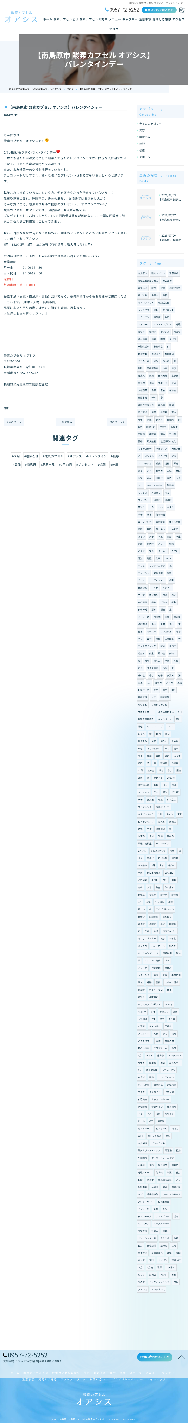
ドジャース (143, 1208)
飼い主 (161, 653)
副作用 (174, 858)
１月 (153, 1011)
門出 (165, 879)
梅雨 (149, 529)
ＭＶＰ (154, 587)
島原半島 (142, 397)
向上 (151, 653)
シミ (178, 477)
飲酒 (167, 317)
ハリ (178, 1179)
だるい (141, 536)
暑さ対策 (162, 1165)
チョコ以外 (154, 1026)
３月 (140, 858)
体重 (169, 989)
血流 (165, 594)
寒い (167, 733)
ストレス (142, 1289)
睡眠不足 (145, 137)
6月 (140, 1070)
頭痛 (162, 609)
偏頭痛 (170, 419)
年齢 (147, 931)
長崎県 (174, 762)
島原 (153, 390)
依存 (168, 1135)
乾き (162, 938)
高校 (140, 887)
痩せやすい (157, 1106)
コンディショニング (159, 1282)
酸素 (153, 287)
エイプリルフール (165, 909)
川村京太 (171, 799)
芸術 (158, 982)
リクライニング (157, 565)
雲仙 (162, 390)
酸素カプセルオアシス (149, 1150)
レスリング (143, 974)
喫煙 (162, 339)
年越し (166, 1230)
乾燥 (156, 931)
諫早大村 (175, 1260)
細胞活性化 (163, 302)
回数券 (168, 1026)
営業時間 (155, 967)
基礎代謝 (167, 953)
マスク (141, 1091)
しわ (160, 507)
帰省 (176, 463)
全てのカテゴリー (150, 123)
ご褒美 (141, 1026)
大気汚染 (171, 1084)
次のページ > (117, 422)
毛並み (141, 653)
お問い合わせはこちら (159, 10)
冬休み (154, 1230)
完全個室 (158, 573)
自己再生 (158, 1084)
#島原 (115, 456)
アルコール (143, 324)
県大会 (150, 543)
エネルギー (174, 1062)
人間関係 (169, 638)
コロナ (170, 726)
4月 (140, 901)
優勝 (155, 1208)
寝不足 (161, 1121)
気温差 (177, 616)
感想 (151, 375)
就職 (178, 1252)
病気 (140, 828)
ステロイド (154, 1091)
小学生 (141, 1165)
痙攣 (160, 675)
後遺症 (141, 923)
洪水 (153, 624)
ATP (151, 1121)
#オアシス (75, 456)
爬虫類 (152, 1062)
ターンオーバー (154, 485)
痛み (153, 602)
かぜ (140, 1194)
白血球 (141, 1077)
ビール (141, 1121)
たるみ (141, 733)
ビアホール (161, 1128)
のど (167, 492)
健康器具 (160, 828)
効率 (169, 573)
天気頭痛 (142, 1018)
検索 (172, 850)
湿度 (158, 1113)
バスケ (141, 551)
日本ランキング (146, 821)
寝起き (152, 331)
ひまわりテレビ (159, 704)
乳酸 (176, 660)
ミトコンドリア (146, 302)
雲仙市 (141, 382)
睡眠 (178, 324)
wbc (153, 397)
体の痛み (169, 887)
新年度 (174, 894)
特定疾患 (142, 1230)
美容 (142, 130)
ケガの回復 (143, 360)
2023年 (171, 777)
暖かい (171, 865)
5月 (140, 1055)
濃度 (173, 368)
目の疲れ (142, 353)
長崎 (151, 382)
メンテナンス (158, 1289)
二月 (173, 1245)
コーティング (144, 521)
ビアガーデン (144, 1128)
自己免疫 (142, 1099)
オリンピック (153, 748)
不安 (162, 923)
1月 (160, 814)
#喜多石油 (31, 456)
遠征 (167, 463)
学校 (162, 1018)
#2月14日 (65, 464)
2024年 (175, 792)
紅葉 (158, 755)
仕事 (158, 558)
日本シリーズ (144, 1216)
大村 (149, 470)
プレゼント (143, 499)
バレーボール (158, 945)
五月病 (172, 434)
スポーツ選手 (171, 982)
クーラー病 (143, 616)
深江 (140, 558)
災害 (162, 624)
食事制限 (171, 1106)
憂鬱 (140, 441)
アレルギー (143, 1033)
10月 (158, 733)
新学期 (163, 894)
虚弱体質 (142, 339)
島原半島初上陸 (166, 711)
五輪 (165, 974)
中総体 (141, 434)
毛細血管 (142, 1186)
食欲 (149, 755)
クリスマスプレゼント (149, 1004)
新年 (140, 799)
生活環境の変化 (168, 441)
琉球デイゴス (169, 931)
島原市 (174, 375)
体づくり (142, 295)
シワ (140, 485)
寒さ (169, 770)
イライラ (162, 456)
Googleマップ (158, 850)
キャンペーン (164, 719)
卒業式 (150, 858)
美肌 (173, 1274)
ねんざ (166, 360)
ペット (163, 1274)
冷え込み (142, 741)
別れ (173, 879)
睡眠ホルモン (144, 1172)
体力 (178, 1172)
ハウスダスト (144, 1040)
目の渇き (155, 353)
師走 (161, 770)
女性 (156, 689)
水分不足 (169, 1113)
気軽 (140, 529)
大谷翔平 (142, 390)
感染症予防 (152, 1194)
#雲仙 (17, 464)
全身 (167, 660)
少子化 (174, 551)
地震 (160, 799)
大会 (147, 660)
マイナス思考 (144, 448)
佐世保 (159, 1172)
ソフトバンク (162, 1216)
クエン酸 (169, 1091)
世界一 (165, 1208)
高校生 (174, 426)
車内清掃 (160, 521)
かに (165, 1033)
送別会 (141, 997)
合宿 (174, 1048)
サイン (169, 814)
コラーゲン (143, 317)
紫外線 (170, 485)
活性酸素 (142, 1106)
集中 (151, 536)
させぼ (141, 1260)
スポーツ (145, 157)
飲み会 (150, 770)
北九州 (172, 945)
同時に (172, 653)
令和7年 (142, 1011)
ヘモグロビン (168, 1070)
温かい (163, 741)
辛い (140, 638)
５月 (140, 1267)
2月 (153, 1018)
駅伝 (140, 982)
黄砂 (151, 1260)
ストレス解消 (154, 1135)
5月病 (150, 1267)
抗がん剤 (162, 858)
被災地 (150, 799)
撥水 (140, 631)
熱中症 (141, 675)
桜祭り (152, 894)
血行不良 (142, 602)
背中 (140, 762)
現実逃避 (151, 441)
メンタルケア (175, 1055)
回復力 (141, 836)
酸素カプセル (158, 273)
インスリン (143, 1223)
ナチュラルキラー (160, 1099)
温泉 (165, 1186)
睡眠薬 (172, 923)
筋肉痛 (152, 1274)
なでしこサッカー (147, 938)
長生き (170, 507)
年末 (156, 792)
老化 (140, 419)
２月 (151, 836)
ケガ (173, 382)
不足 (160, 536)
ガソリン (162, 1260)
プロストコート (146, 711)
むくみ (157, 660)
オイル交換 (174, 521)
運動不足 (158, 777)
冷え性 (177, 331)
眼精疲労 (169, 353)
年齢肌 (174, 1165)
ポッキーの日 (156, 989)
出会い (141, 916)
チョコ (171, 1018)
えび (156, 1033)
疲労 (142, 143)
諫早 (140, 470)
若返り (141, 507)
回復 (140, 477)
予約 (151, 1165)
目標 (158, 638)
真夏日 (170, 675)
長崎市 (159, 470)
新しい (141, 909)
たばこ (175, 1128)
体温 (153, 339)
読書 (167, 755)
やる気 (141, 1282)
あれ (156, 785)
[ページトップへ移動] (181, 1357)
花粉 (173, 1033)
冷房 (159, 1267)
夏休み (168, 967)
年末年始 (153, 997)
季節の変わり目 (146, 404)
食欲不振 (142, 624)
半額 (169, 1172)
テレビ (141, 565)
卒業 (140, 872)
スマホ (177, 755)
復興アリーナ (162, 806)
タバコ (172, 339)
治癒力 (172, 821)
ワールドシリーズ (171, 1194)
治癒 (176, 1238)
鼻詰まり (155, 492)
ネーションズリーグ (148, 953)
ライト (168, 558)
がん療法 (142, 865)
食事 (171, 580)
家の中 (150, 1179)
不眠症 (152, 923)
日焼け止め (143, 689)
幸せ (149, 638)
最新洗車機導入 (146, 719)
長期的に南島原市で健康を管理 (26, 384)
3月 (153, 865)
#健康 (114, 464)
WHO (140, 1135)
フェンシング (144, 806)
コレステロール (166, 1077)
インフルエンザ (155, 726)
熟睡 (140, 726)
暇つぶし (142, 704)
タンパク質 (143, 1084)
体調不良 (175, 1186)
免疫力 (154, 295)
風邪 (153, 741)
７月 (149, 1113)
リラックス (143, 309)
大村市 (169, 682)
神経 (140, 777)
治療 (140, 543)
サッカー (162, 551)
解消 (173, 456)
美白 (169, 477)
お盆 (153, 697)
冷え (173, 594)
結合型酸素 (151, 1070)
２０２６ (164, 1238)
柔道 (156, 974)
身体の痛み (157, 1252)
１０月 (174, 741)
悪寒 (153, 609)
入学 (148, 901)
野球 (171, 543)
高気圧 (157, 317)
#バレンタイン (96, 456)
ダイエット (168, 309)
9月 (180, 711)
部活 (162, 434)
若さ (173, 412)
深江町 (168, 499)
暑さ (151, 675)
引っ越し (159, 901)
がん (149, 477)
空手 (151, 551)
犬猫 (158, 1040)
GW (140, 426)
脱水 (140, 682)
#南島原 (30, 464)
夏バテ (172, 645)
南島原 (161, 404)
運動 (149, 982)
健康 (6, 408)
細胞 (151, 1077)
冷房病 (157, 616)
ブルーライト (158, 1143)
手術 (149, 828)
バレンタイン (162, 843)
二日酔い (170, 1267)
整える (161, 821)
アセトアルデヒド (163, 324)
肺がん (159, 419)
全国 (178, 470)
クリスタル (166, 631)
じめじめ (173, 529)
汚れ (171, 624)
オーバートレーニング (162, 1157)
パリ (167, 748)
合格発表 (142, 879)
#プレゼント (85, 464)
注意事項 (173, 273)
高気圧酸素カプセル (148, 280)
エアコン (153, 594)
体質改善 (162, 375)
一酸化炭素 (143, 346)
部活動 (168, 1150)
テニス (141, 580)
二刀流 (141, 594)
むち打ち (167, 916)
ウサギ (141, 1062)
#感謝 (102, 464)
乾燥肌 (163, 762)
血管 (167, 616)
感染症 (141, 989)
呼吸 (165, 295)
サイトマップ (156, 1379)
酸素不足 (164, 697)
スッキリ (142, 945)
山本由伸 (175, 974)
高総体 (152, 434)
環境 (170, 901)
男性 (165, 689)
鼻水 (162, 865)
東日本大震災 (153, 872)
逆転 (176, 1216)
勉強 (149, 558)
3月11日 (169, 872)
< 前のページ (13, 422)
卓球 (140, 748)
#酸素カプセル (53, 456)
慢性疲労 (151, 1245)
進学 (169, 1252)
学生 (178, 536)
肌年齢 (163, 412)
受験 (160, 836)
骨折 (156, 360)
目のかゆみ (143, 1048)
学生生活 (142, 1252)
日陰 (140, 1179)
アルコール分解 (152, 960)
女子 (140, 755)
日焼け (159, 477)
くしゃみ (142, 492)
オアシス (164, 331)
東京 (179, 814)
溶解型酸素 (152, 368)
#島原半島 (47, 464)
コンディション (157, 580)
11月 (140, 770)
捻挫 (178, 1150)
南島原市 (142, 273)
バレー (161, 543)
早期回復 (142, 1157)
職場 (178, 631)
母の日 (157, 499)
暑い (178, 953)
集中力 (170, 836)
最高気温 (142, 697)
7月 (149, 682)
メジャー (167, 587)
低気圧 (141, 894)
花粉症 (172, 390)
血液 (165, 368)
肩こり (141, 1274)
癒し (156, 309)
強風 (175, 1011)
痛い (178, 719)
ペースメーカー (161, 1223)
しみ (151, 507)
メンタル (149, 456)
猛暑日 (154, 1186)
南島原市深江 (164, 1179)
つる (165, 668)
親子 (140, 514)
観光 (158, 463)
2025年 (168, 1004)
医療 (169, 536)
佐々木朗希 (163, 1201)
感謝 (165, 792)
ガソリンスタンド (147, 1238)
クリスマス (143, 792)
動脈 (140, 368)
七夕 (140, 1113)
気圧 (158, 887)
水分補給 (142, 1143)
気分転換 (142, 412)
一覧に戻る (65, 422)
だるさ (163, 602)
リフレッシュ (144, 463)
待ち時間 (160, 514)
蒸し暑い (160, 529)
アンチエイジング (147, 645)
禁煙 (149, 419)
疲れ (173, 602)
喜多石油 (142, 287)
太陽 (179, 682)
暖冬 (174, 785)
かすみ (149, 1055)
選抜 (178, 770)
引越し (154, 879)
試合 (140, 668)
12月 (165, 785)
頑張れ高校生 (144, 843)
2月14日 (142, 850)
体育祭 (160, 1055)
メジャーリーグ (145, 1201)
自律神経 (142, 609)
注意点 (141, 375)
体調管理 (142, 587)
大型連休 (175, 448)
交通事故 (153, 916)
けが (167, 960)
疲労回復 (167, 280)
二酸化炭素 (174, 287)
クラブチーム (160, 1048)
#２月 (16, 456)
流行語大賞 (143, 785)
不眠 (176, 1282)
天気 (169, 470)
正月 (140, 1245)
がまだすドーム (146, 814)
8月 (173, 689)
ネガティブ (161, 448)
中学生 (163, 426)
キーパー (151, 631)
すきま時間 (152, 668)
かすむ (172, 938)
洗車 (149, 514)
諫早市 (158, 682)
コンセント (143, 573)
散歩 (162, 645)
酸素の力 (169, 1040)
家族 (162, 1062)
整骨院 (163, 1245)
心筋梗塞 (158, 346)
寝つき (141, 331)
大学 (149, 887)
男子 (176, 748)
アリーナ (142, 967)
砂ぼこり (164, 1011)
